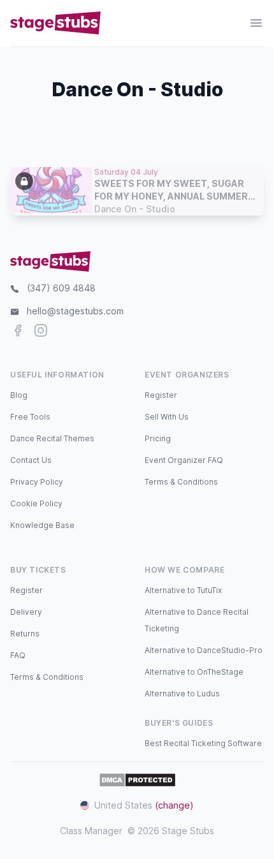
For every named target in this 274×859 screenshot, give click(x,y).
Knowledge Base (42, 525)
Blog (18, 395)
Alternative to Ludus (182, 693)
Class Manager (91, 830)
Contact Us (31, 460)
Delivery (26, 612)
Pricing (158, 438)
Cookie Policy (36, 503)
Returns (25, 633)
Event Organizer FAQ (184, 460)
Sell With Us (167, 417)
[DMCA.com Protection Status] (137, 780)
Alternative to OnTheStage (194, 672)
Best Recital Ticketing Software (203, 743)
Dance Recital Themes (52, 438)
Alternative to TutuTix (183, 590)
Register (161, 395)
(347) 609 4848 (61, 288)
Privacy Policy (36, 482)
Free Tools (30, 417)
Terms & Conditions (181, 482)
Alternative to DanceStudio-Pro (204, 650)
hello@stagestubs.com (75, 310)
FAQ (17, 655)
